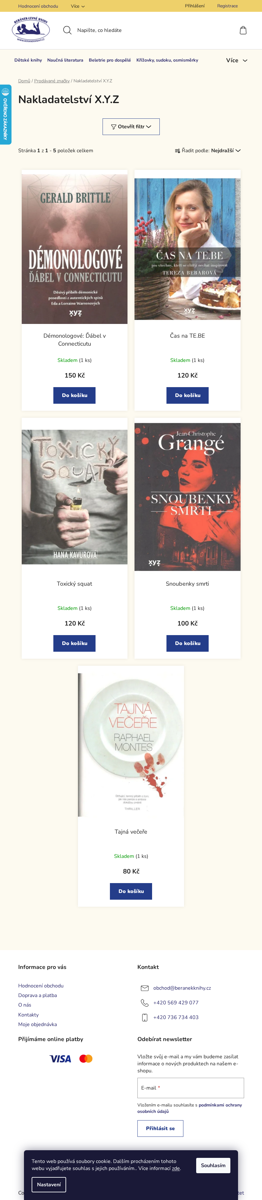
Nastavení (49, 1184)
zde (176, 1168)
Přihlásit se (160, 1128)
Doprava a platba (37, 995)
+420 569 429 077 (176, 1002)
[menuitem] (28, 60)
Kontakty (28, 1014)
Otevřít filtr (131, 126)
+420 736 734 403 (176, 1017)
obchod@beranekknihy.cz (182, 988)
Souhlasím (213, 1165)
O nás (24, 1005)
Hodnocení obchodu (38, 6)
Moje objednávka (37, 1024)
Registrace (227, 6)
